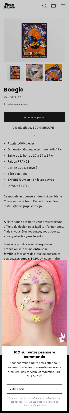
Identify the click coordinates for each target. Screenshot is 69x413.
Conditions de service (44, 401)
